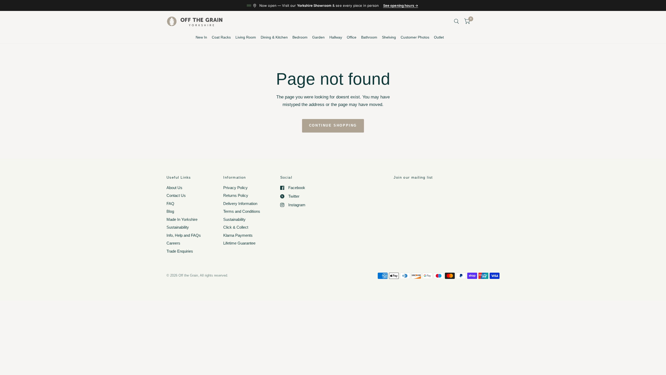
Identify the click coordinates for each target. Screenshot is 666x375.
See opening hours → (400, 5)
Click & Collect (235, 227)
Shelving (389, 37)
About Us (174, 187)
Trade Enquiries (179, 251)
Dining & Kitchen (274, 37)
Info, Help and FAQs (183, 235)
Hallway (335, 37)
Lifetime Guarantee (239, 243)
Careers (173, 243)
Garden (318, 37)
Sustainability (177, 227)
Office (351, 37)
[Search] (456, 21)
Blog (170, 211)
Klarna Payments (238, 235)
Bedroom (300, 37)
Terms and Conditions (241, 211)
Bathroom (369, 37)
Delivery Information (240, 203)
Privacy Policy (235, 187)
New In (201, 37)
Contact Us (176, 195)
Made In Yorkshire (181, 219)
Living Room (245, 37)
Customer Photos (415, 37)
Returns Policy (235, 195)
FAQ (170, 203)
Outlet (439, 37)
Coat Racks (221, 37)
